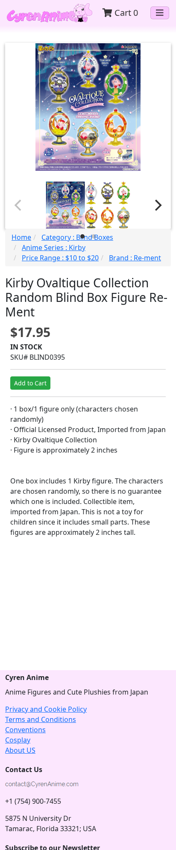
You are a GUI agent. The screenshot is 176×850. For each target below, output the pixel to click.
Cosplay (17, 740)
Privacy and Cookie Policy (46, 709)
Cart (125, 12)
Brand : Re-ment (135, 257)
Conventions (25, 729)
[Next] (157, 205)
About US (20, 750)
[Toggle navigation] (159, 12)
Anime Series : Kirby (53, 247)
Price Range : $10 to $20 (60, 257)
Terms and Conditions (40, 719)
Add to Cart (30, 383)
